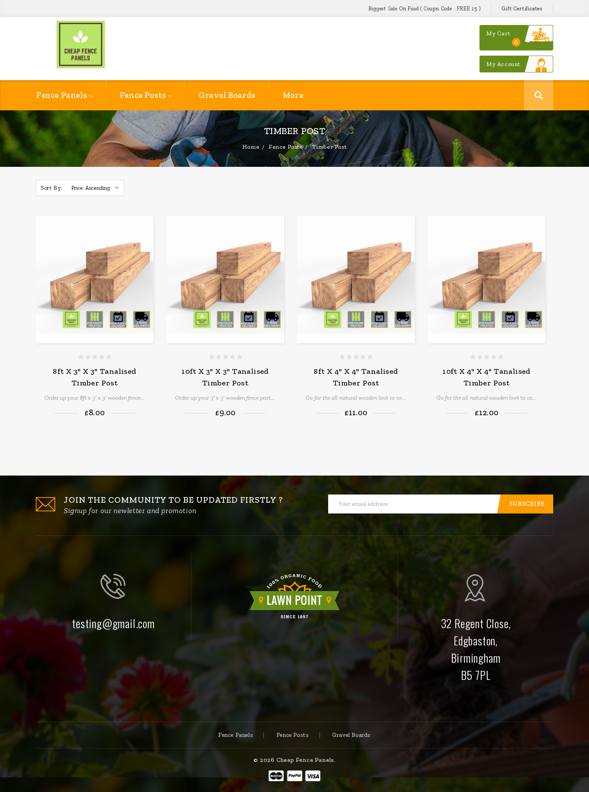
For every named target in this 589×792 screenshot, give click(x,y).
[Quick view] (144, 253)
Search (538, 95)
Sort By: (52, 188)
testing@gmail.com (113, 623)
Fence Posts (144, 95)
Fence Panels (62, 95)
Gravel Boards (227, 95)
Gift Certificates (522, 9)
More (293, 95)
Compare (144, 240)
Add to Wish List (143, 223)
